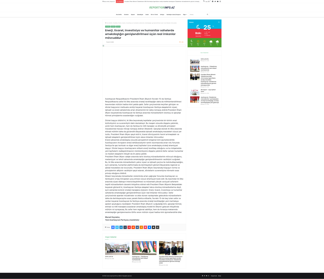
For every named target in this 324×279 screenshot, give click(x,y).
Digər (184, 14)
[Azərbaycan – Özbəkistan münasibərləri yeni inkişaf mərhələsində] (144, 248)
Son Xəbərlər (204, 52)
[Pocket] (145, 227)
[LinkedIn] (121, 227)
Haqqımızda (214, 275)
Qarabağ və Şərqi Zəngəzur (174, 14)
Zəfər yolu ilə (109, 256)
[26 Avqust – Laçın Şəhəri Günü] (194, 92)
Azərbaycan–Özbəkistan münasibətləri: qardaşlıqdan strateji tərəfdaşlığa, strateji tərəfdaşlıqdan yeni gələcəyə (210, 99)
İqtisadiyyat (140, 14)
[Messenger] (149, 227)
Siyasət (133, 14)
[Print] (157, 227)
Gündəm (126, 14)
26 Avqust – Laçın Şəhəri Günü (132, 1)
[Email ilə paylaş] (153, 227)
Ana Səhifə (119, 14)
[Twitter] (117, 227)
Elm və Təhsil (154, 14)
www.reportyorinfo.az (112, 275)
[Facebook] (113, 227)
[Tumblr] (125, 227)
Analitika (115, 23)
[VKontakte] (137, 227)
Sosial (146, 14)
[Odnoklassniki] (141, 227)
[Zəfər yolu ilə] (117, 248)
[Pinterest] (129, 227)
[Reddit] (133, 227)
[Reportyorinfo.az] (162, 7)
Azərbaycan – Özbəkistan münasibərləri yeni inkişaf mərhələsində (140, 258)
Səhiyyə (162, 14)
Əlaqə (219, 275)
